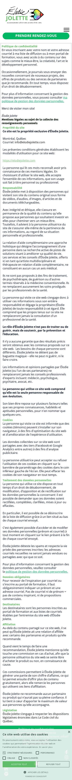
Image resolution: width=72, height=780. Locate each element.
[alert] (36, 754)
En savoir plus (45, 747)
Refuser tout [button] (53, 764)
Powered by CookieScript (36, 776)
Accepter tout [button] (19, 764)
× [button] (69, 732)
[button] (4, 752)
